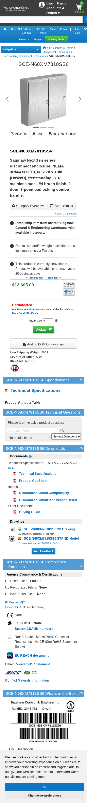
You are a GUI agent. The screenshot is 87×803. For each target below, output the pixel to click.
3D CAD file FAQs (49, 543)
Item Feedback (43, 551)
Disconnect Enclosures (56, 52)
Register (62, 3)
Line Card (77, 31)
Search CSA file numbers (34, 628)
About (53, 29)
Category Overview (29, 206)
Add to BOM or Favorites (45, 344)
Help (11, 468)
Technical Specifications (34, 390)
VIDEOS (20, 134)
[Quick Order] (85, 31)
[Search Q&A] (62, 430)
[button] (7, 99)
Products (24, 39)
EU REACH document (32, 655)
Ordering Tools (56, 39)
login (23, 422)
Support (38, 39)
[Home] (4, 31)
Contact (64, 29)
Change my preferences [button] (44, 795)
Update (41, 329)
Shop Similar (63, 206)
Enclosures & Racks (61, 47)
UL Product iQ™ (15, 602)
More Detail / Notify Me (25, 313)
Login (49, 3)
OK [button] (44, 787)
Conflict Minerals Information (27, 680)
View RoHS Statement (33, 664)
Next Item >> (54, 278)
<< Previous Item (34, 278)
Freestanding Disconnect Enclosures (24, 56)
